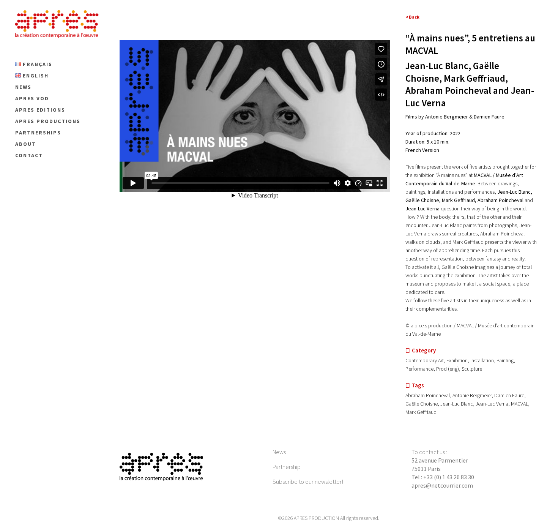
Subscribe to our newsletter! (308, 481)
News (279, 452)
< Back (412, 17)
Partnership (287, 467)
